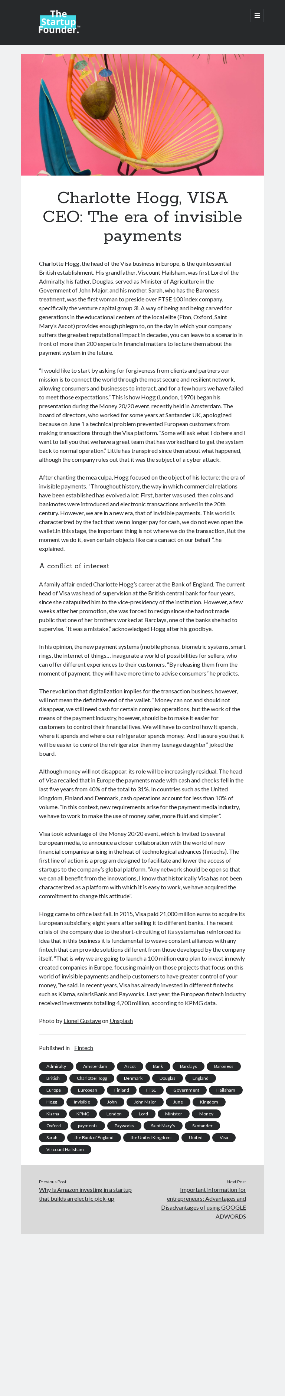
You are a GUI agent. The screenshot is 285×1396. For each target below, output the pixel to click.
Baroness (223, 1066)
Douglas (168, 1078)
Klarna (52, 1114)
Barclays (188, 1066)
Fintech (83, 1047)
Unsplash (121, 1020)
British (53, 1078)
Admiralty (56, 1066)
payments (88, 1125)
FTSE (151, 1090)
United (196, 1137)
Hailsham (225, 1090)
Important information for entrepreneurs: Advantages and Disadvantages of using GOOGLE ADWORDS (203, 1203)
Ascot (130, 1066)
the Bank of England (94, 1137)
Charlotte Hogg (92, 1078)
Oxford (53, 1125)
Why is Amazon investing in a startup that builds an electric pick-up (85, 1194)
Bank (158, 1066)
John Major (145, 1102)
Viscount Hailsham (65, 1149)
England (201, 1078)
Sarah (52, 1137)
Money (206, 1114)
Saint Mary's (163, 1125)
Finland (121, 1090)
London (114, 1114)
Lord (143, 1114)
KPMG (82, 1114)
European (87, 1090)
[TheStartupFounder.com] (58, 31)
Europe (53, 1090)
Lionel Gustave (82, 1020)
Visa (224, 1137)
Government (186, 1090)
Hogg (51, 1102)
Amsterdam (95, 1066)
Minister (173, 1114)
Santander (202, 1125)
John (112, 1102)
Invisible (82, 1102)
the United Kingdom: (151, 1137)
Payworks (124, 1125)
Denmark (133, 1078)
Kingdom (209, 1102)
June (178, 1102)
